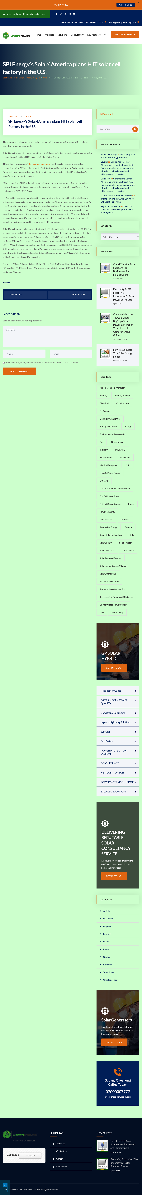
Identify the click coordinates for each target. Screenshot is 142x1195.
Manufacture (106, 457)
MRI (128, 465)
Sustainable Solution (109, 581)
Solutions (62, 34)
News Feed (61, 1166)
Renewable (108, 114)
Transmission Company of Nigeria (116, 597)
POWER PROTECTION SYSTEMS (113, 752)
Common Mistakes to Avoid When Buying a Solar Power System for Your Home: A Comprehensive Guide (123, 325)
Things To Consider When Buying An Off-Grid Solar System (117, 209)
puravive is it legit (109, 154)
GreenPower (117, 442)
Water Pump (117, 612)
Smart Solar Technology (111, 535)
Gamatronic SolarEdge (113, 712)
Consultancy (77, 34)
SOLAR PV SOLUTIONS (113, 791)
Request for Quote (111, 690)
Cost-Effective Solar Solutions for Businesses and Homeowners (122, 1144)
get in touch (114, 668)
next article (78, 294)
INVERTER (120, 449)
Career (59, 1158)
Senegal (128, 527)
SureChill (105, 731)
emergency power (108, 426)
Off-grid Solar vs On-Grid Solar (115, 488)
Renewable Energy (108, 527)
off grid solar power (110, 496)
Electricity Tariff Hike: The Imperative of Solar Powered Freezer (124, 1163)
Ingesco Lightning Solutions (116, 722)
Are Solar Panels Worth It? (112, 387)
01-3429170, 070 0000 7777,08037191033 (81, 22)
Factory (107, 934)
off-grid (104, 480)
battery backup (122, 395)
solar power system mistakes (114, 566)
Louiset (104, 162)
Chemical (104, 403)
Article (28, 116)
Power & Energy (107, 511)
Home (38, 34)
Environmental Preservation (113, 434)
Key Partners (94, 34)
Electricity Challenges (110, 418)
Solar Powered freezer (110, 558)
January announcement (39, 164)
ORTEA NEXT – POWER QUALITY (114, 702)
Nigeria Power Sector (110, 473)
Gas (101, 442)
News (106, 941)
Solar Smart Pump (108, 573)
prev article (16, 294)
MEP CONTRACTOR (112, 772)
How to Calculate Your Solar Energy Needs (122, 353)
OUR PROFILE (61, 4)
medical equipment (109, 465)
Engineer (107, 926)
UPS (102, 612)
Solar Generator (107, 550)
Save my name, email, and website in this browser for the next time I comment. (42, 362)
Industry (104, 449)
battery (103, 395)
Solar (132, 535)
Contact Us (61, 1151)
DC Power (108, 918)
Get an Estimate (125, 34)
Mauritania (125, 457)
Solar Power (128, 550)
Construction (122, 403)
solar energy (106, 542)
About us (60, 1143)
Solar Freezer (125, 542)
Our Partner (107, 741)
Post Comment (19, 371)
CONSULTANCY (110, 763)
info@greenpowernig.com (122, 22)
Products (49, 34)
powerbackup (106, 519)
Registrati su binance (110, 206)
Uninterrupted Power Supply (113, 604)
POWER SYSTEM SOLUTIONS (117, 782)
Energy (128, 426)
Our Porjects (30, 1155)
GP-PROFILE (125, 4)
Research (107, 964)
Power (131, 504)
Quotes (106, 956)
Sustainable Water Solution (112, 589)
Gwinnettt (105, 178)
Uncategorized (110, 979)
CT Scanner (105, 411)
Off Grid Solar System (110, 504)
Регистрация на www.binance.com (116, 195)
